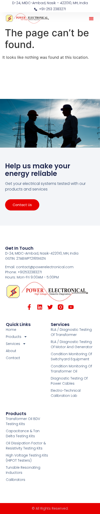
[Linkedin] (39, 307)
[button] (91, 18)
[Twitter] (50, 307)
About (11, 350)
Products (16, 413)
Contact (13, 357)
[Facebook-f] (29, 307)
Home (11, 329)
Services (60, 324)
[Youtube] (71, 307)
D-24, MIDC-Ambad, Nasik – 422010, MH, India (50, 2)
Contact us (22, 204)
